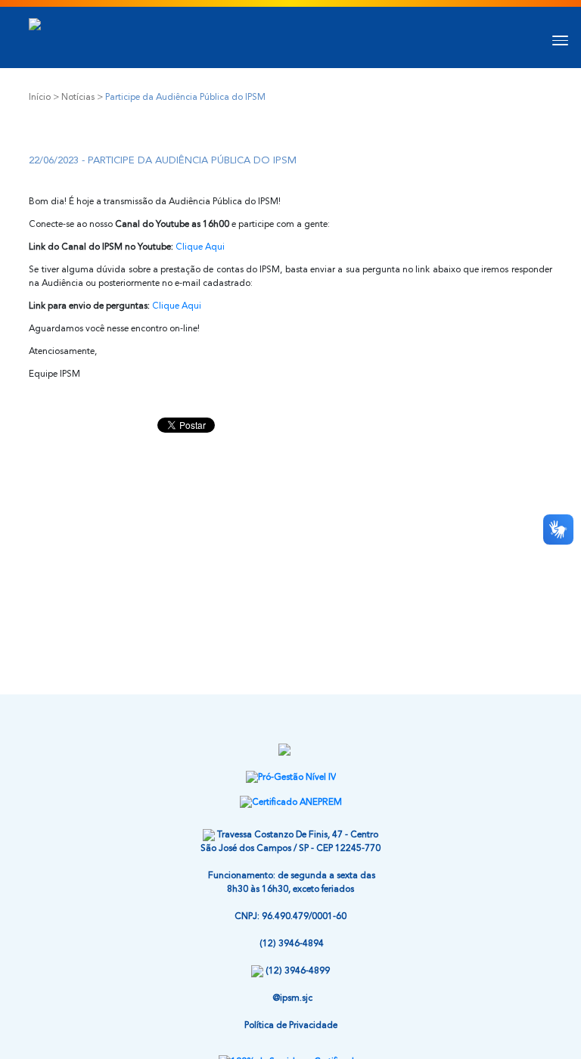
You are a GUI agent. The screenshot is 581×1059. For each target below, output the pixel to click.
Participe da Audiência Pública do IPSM (185, 97)
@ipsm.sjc (292, 998)
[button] (556, 38)
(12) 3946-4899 (298, 971)
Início (40, 97)
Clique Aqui (200, 247)
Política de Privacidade (290, 1025)
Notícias (78, 97)
